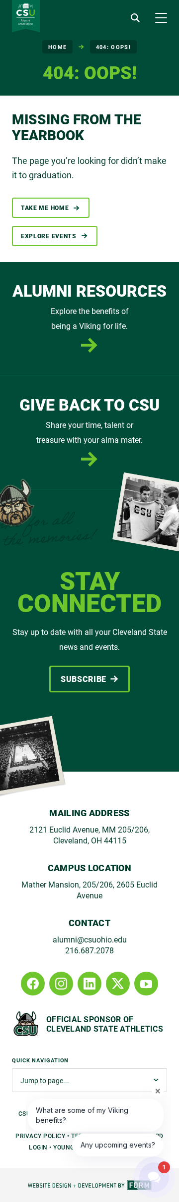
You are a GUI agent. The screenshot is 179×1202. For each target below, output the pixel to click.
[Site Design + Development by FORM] (89, 1185)
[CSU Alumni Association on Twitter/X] (118, 983)
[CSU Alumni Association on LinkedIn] (89, 983)
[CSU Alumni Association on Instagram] (61, 983)
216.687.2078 (89, 950)
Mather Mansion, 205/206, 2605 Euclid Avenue (89, 889)
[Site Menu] (161, 18)
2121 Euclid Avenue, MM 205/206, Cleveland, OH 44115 (89, 834)
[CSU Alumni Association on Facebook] (33, 983)
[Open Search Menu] (135, 18)
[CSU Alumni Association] (26, 16)
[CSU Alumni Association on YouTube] (146, 983)
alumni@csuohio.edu (90, 939)
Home (57, 47)
